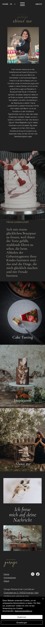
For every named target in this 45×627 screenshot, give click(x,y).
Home (6, 574)
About (6, 581)
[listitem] (22, 313)
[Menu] (22, 4)
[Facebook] (38, 574)
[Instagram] (32, 574)
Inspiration (22, 400)
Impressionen (10, 577)
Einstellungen (21, 622)
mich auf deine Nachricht (22, 517)
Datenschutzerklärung (23, 611)
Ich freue (22, 509)
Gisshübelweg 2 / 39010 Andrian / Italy (21, 592)
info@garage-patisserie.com (16, 596)
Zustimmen (21, 617)
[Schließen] (41, 600)
